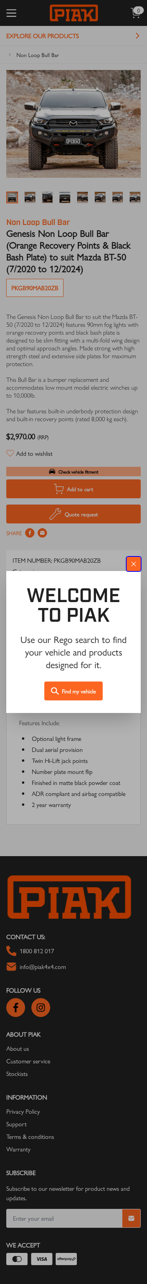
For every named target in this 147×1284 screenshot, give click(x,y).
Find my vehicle (79, 691)
